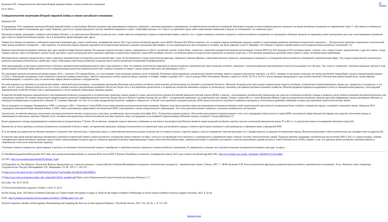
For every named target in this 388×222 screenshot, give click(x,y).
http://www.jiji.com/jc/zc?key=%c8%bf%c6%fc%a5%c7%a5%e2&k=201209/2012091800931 (50, 172)
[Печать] (382, 3)
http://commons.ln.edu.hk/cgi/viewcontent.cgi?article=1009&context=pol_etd (45, 198)
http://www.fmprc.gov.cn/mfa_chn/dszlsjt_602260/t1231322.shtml (250, 154)
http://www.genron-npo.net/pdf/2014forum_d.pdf (34, 159)
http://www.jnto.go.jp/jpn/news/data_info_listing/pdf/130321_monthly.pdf (40, 177)
